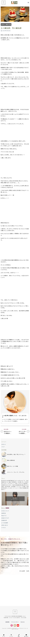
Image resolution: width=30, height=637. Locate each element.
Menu (28, 2)
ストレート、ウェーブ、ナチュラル (15, 472)
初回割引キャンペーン (15, 498)
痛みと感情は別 (11, 460)
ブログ (2, 24)
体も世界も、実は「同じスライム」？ (16, 454)
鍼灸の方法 (8, 24)
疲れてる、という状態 (12, 466)
